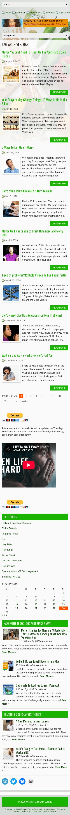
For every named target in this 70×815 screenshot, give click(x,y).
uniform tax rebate (30, 811)
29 (54, 608)
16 (63, 600)
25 (16, 608)
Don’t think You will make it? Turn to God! (27, 191)
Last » (24, 401)
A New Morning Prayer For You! (32, 721)
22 (54, 604)
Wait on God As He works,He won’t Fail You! (27, 355)
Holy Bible (7, 544)
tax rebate (50, 809)
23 (63, 604)
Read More (59, 92)
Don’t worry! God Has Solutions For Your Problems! (32, 315)
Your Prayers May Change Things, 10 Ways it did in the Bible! (34, 101)
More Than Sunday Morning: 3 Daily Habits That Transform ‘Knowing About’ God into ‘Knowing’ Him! (44, 634)
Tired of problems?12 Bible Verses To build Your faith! (34, 275)
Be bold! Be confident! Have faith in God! (38, 661)
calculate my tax (49, 811)
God (4, 539)
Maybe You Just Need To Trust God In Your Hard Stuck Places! (34, 54)
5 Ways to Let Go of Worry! (18, 147)
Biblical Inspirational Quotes (16, 523)
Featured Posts (10, 533)
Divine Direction (10, 528)
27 (36, 608)
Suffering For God (11, 576)
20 (59, 395)
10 (52, 395)
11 (16, 600)
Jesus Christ (8, 555)
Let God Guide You (12, 560)
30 (5, 401)
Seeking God (8, 566)
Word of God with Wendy (39, 802)
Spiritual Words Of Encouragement (20, 571)
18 (16, 604)
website (17, 811)
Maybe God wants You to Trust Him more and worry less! (32, 233)
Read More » (9, 652)
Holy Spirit (7, 550)
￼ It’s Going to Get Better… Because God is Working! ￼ (40, 751)
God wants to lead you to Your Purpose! (37, 685)
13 (36, 600)
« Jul (4, 615)
